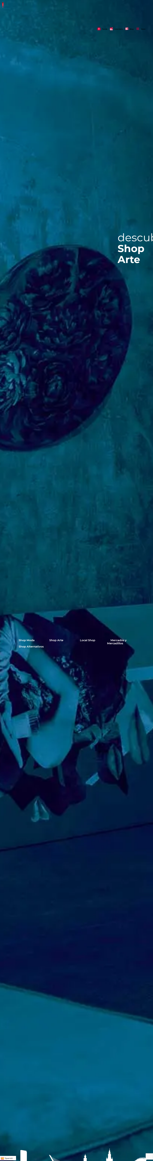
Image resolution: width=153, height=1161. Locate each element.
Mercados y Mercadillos (117, 642)
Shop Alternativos (31, 646)
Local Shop (87, 640)
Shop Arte (56, 640)
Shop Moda (27, 640)
